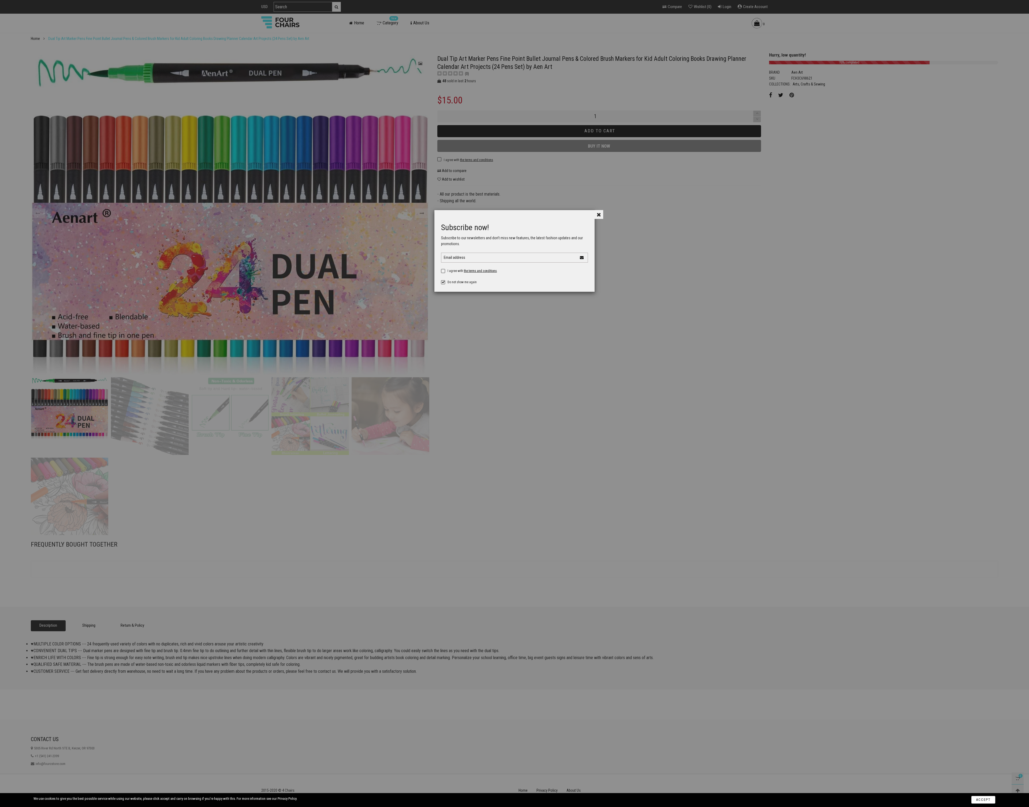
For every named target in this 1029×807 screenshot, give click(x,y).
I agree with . (473, 271)
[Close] (598, 214)
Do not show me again (462, 282)
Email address (454, 257)
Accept (983, 800)
